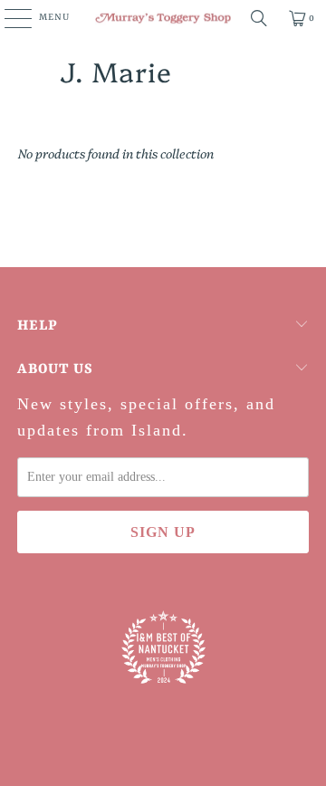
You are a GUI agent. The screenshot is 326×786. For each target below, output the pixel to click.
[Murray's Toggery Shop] (163, 18)
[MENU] (8, 18)
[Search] (259, 18)
